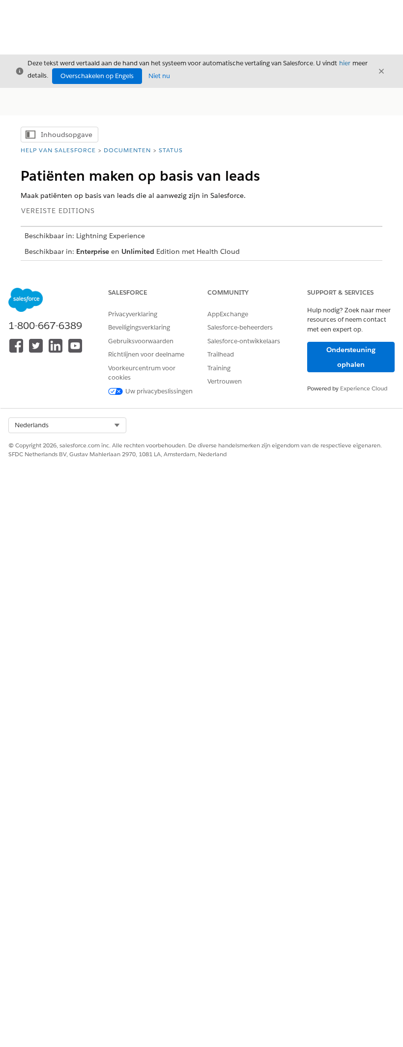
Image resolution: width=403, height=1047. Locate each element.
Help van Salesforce (58, 150)
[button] (67, 425)
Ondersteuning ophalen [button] (350, 357)
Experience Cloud (363, 388)
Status (171, 150)
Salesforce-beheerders (240, 327)
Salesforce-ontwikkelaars (243, 341)
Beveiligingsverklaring (139, 327)
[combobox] (67, 425)
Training (218, 368)
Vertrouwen (224, 381)
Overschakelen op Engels (97, 76)
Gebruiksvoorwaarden (140, 341)
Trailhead (220, 354)
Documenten (127, 150)
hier (344, 63)
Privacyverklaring (132, 314)
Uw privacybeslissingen (159, 391)
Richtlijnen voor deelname (146, 354)
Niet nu (159, 76)
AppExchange (227, 314)
